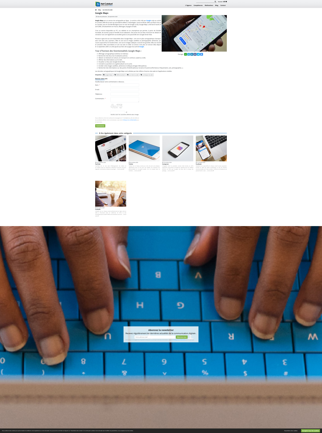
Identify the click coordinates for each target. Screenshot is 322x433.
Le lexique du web (148, 75)
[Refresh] (126, 112)
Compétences (198, 5)
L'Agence (188, 5)
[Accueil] (224, 1)
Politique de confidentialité (129, 120)
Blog (216, 5)
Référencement (120, 75)
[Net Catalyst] (104, 4)
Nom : (97, 85)
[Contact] (226, 1)
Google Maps (108, 75)
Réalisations (209, 5)
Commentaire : (100, 99)
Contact (223, 5)
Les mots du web (107, 10)
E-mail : (97, 89)
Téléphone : (99, 94)
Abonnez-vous (181, 337)
